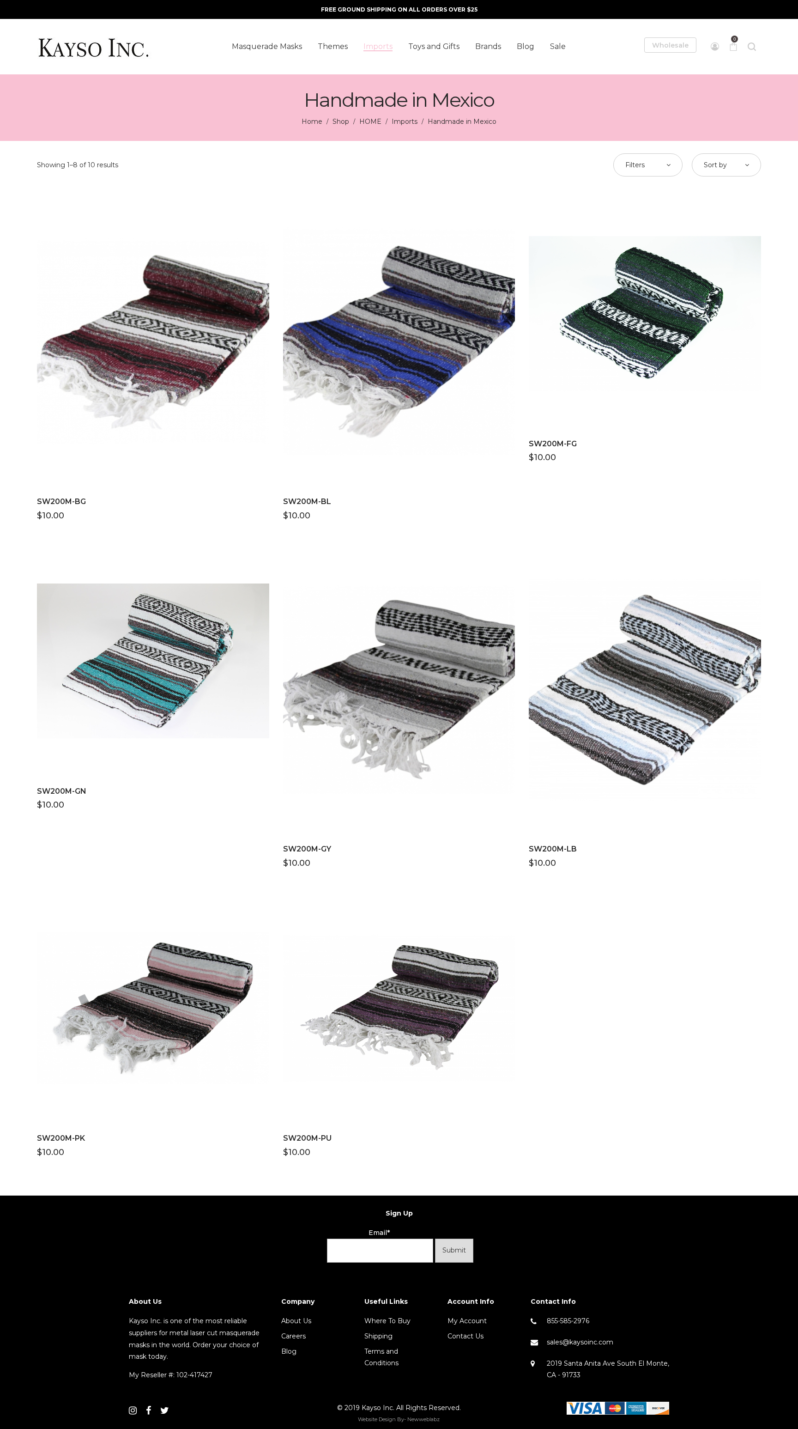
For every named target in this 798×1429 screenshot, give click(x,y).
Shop (340, 121)
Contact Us (465, 1336)
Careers (293, 1336)
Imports (404, 121)
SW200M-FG (553, 443)
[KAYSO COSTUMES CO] (94, 46)
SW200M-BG (61, 501)
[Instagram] (133, 1410)
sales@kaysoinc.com (580, 1342)
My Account (467, 1321)
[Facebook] (148, 1410)
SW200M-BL (307, 501)
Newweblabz (423, 1419)
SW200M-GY (307, 849)
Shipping (378, 1336)
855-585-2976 (568, 1321)
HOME (370, 121)
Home (312, 121)
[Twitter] (164, 1410)
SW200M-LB (553, 849)
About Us (296, 1321)
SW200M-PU (307, 1138)
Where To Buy (387, 1321)
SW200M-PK (61, 1138)
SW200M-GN (61, 791)
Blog (288, 1351)
